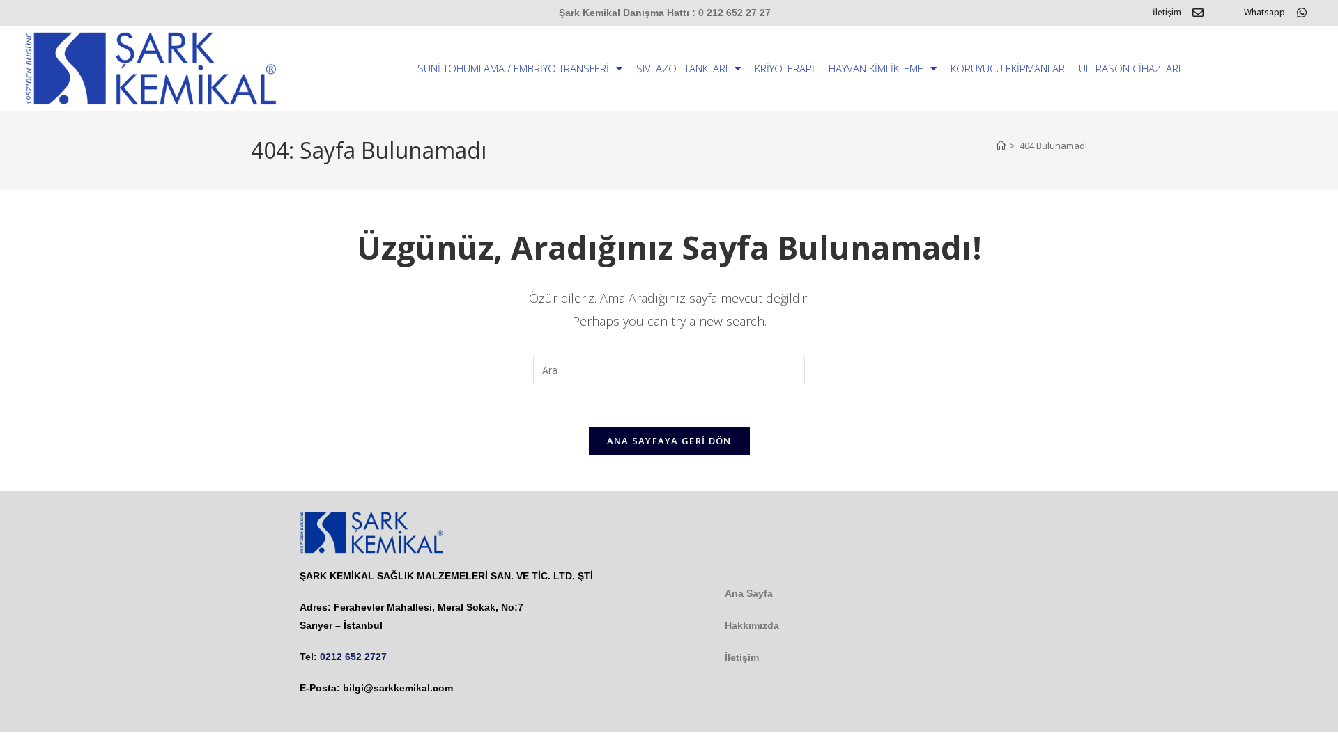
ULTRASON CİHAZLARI (1130, 68)
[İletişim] (1198, 12)
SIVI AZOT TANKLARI (682, 68)
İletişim (1167, 12)
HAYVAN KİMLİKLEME (876, 68)
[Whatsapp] (1301, 12)
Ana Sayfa (749, 593)
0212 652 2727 (353, 656)
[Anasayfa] (1001, 145)
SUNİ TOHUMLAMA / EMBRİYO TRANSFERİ (513, 68)
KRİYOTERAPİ (785, 68)
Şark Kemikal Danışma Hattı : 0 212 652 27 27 (665, 12)
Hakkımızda (752, 625)
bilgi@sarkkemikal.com (398, 688)
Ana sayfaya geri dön (669, 440)
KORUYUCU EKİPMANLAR (1008, 68)
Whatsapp (1264, 12)
